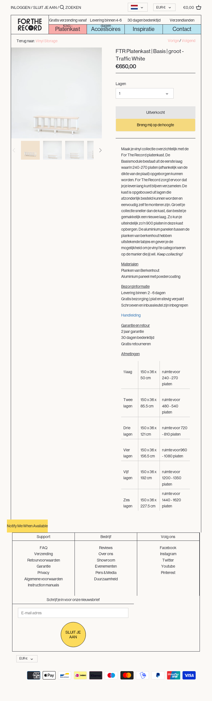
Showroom (106, 560)
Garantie (44, 566)
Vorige (173, 40)
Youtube (168, 566)
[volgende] (100, 150)
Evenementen (106, 566)
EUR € (161, 7)
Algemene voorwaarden (43, 579)
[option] (30, 150)
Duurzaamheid (106, 579)
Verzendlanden (182, 20)
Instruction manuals (43, 585)
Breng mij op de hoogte (155, 125)
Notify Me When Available (27, 526)
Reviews (106, 547)
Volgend (188, 40)
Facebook (168, 547)
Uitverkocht (155, 112)
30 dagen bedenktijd (144, 20)
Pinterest (168, 572)
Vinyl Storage (46, 40)
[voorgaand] (14, 150)
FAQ (43, 547)
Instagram (168, 554)
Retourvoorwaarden (43, 560)
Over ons (106, 554)
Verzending (43, 554)
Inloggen (20, 7)
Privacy (43, 572)
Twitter (168, 560)
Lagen (121, 83)
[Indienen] (62, 7)
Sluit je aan (45, 7)
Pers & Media (106, 572)
